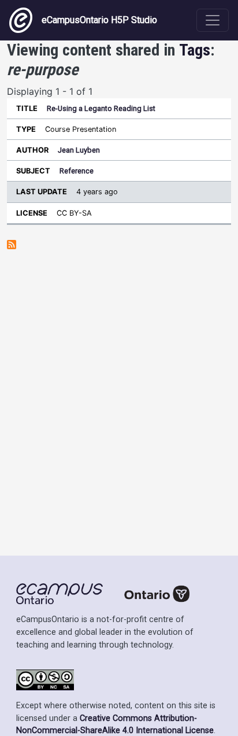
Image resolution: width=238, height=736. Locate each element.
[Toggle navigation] (212, 20)
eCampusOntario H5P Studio (99, 19)
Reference (77, 171)
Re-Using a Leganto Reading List (101, 108)
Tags (194, 50)
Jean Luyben (79, 150)
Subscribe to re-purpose (11, 244)
